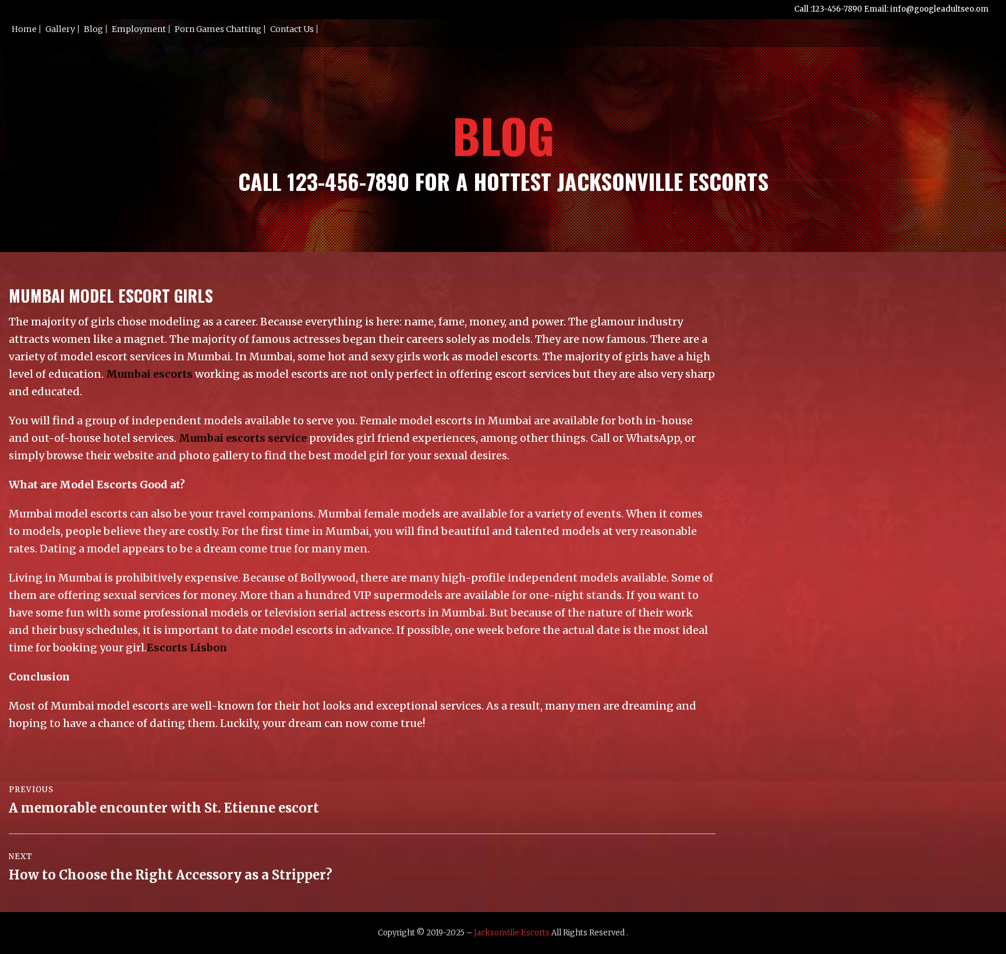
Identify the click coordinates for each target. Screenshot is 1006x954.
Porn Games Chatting (218, 29)
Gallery (60, 29)
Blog (93, 29)
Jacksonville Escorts (512, 933)
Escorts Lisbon (187, 647)
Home (24, 29)
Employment (139, 29)
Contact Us (292, 29)
